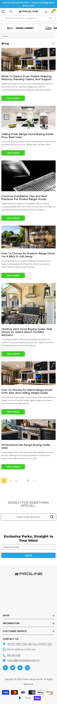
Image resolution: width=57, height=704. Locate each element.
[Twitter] (27, 667)
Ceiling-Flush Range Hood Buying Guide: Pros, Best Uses (27, 136)
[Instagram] (12, 667)
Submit (28, 555)
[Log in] (46, 11)
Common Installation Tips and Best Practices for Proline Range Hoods (24, 198)
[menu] (3, 11)
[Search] (11, 11)
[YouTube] (20, 667)
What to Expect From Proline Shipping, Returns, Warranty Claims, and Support (26, 78)
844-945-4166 (13, 655)
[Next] (34, 480)
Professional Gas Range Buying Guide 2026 (25, 447)
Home (5, 36)
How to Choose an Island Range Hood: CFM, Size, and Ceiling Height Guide (26, 392)
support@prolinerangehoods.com (23, 660)
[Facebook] (5, 667)
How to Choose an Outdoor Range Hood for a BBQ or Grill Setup (28, 255)
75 (28, 480)
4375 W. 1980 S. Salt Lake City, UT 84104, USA (29, 644)
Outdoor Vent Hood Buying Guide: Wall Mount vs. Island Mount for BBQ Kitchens (26, 332)
